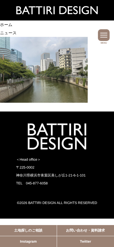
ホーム (6, 24)
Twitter (85, 241)
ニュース (8, 32)
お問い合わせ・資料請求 (85, 230)
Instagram (28, 241)
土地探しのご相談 (28, 230)
